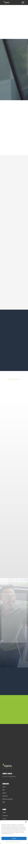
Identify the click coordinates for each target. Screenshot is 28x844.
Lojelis (4, 812)
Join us (4, 818)
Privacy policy (18, 841)
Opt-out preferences (10, 841)
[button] (26, 822)
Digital (4, 793)
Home (4, 787)
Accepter (14, 838)
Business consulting (8, 799)
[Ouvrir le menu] (22, 2)
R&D (4, 802)
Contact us (5, 815)
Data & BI (5, 796)
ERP (4, 790)
